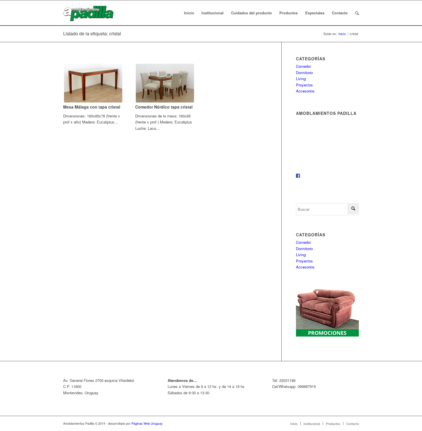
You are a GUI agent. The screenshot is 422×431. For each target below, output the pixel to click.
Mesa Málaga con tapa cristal (91, 107)
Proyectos (304, 85)
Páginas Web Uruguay (147, 423)
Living (301, 78)
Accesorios (305, 91)
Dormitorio (304, 72)
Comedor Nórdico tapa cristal (164, 107)
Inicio (342, 34)
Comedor (303, 66)
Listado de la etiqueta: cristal (92, 33)
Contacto (352, 423)
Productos (333, 423)
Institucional (311, 423)
